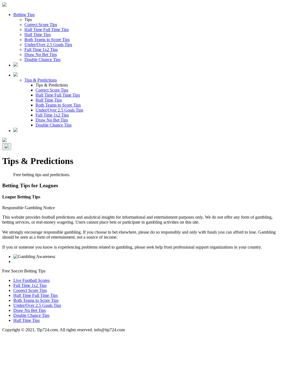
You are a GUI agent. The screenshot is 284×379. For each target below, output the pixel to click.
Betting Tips (24, 14)
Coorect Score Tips (30, 290)
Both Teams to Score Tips (47, 39)
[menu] (6, 146)
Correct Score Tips (40, 24)
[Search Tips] (15, 130)
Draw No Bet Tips (40, 54)
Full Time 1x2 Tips (41, 49)
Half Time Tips (37, 34)
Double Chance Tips (42, 59)
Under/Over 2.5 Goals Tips (48, 44)
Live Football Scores (31, 280)
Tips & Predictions (40, 80)
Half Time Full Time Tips (46, 29)
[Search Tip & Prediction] (15, 65)
